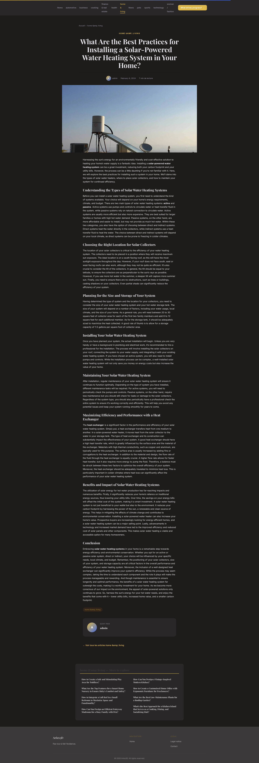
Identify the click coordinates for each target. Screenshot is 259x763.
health (114, 7)
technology (159, 7)
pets (139, 7)
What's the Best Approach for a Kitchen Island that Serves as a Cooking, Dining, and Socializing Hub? (154, 709)
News (131, 7)
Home (60, 7)
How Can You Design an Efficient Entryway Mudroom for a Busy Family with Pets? (102, 710)
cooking (94, 7)
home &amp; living (95, 26)
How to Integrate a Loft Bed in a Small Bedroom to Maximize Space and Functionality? (99, 700)
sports (147, 7)
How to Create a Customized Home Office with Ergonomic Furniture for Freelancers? (155, 690)
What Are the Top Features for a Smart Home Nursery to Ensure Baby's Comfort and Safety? (103, 690)
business (83, 7)
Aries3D (58, 738)
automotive (71, 7)
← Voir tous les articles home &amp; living (103, 645)
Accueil (82, 26)
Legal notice (176, 741)
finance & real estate (105, 7)
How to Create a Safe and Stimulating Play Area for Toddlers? (102, 681)
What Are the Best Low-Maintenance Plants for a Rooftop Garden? (155, 698)
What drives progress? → (192, 7)
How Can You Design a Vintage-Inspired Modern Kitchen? (152, 681)
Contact (174, 746)
